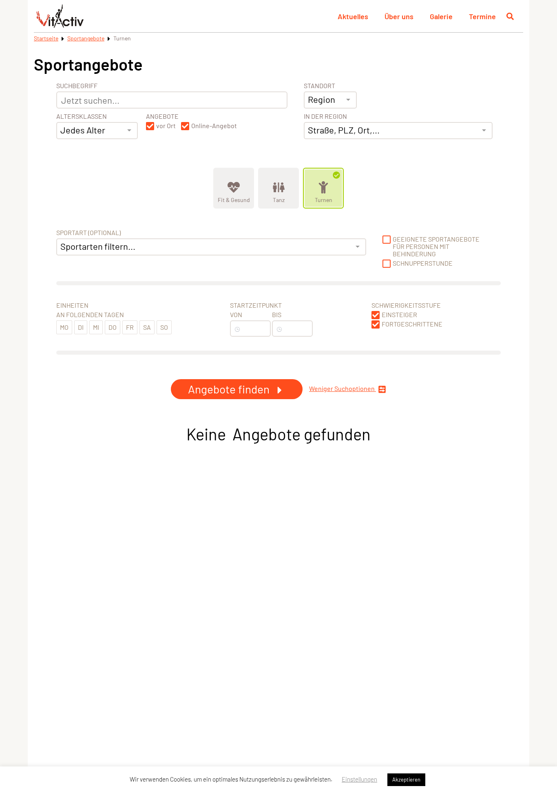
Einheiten (72, 305)
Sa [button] (147, 327)
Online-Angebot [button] (214, 125)
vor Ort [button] (166, 125)
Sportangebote (85, 38)
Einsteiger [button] (399, 314)
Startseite (46, 38)
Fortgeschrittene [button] (412, 324)
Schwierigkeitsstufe (406, 305)
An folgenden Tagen (90, 314)
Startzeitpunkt (256, 305)
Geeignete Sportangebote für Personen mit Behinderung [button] (436, 246)
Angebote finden (230, 389)
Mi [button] (96, 327)
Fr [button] (130, 327)
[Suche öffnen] (510, 16)
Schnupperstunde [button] (423, 263)
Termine (482, 16)
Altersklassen (81, 116)
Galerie (441, 16)
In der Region (325, 116)
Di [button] (81, 327)
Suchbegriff (76, 85)
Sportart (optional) (88, 232)
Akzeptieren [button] (406, 779)
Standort (319, 85)
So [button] (164, 327)
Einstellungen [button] (359, 779)
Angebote (162, 116)
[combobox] (97, 130)
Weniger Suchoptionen (342, 388)
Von (236, 314)
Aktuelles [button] (353, 16)
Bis (276, 314)
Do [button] (112, 327)
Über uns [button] (399, 16)
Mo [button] (64, 327)
